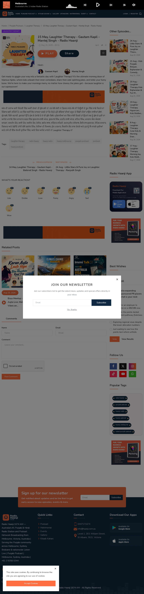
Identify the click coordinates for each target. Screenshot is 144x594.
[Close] (117, 279)
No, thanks (72, 309)
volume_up (133, 5)
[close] (55, 568)
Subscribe (101, 302)
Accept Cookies (31, 583)
